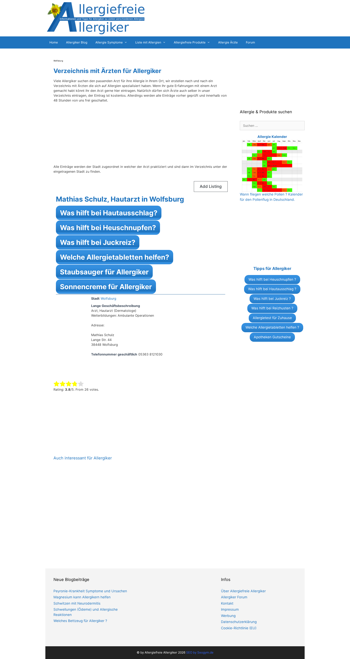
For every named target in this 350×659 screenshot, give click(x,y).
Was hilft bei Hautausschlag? (108, 213)
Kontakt (227, 603)
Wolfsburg (108, 298)
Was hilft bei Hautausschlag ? (272, 289)
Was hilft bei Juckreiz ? (272, 299)
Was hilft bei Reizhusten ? (272, 308)
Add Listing (211, 186)
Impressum (230, 609)
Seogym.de (205, 652)
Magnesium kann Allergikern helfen (82, 597)
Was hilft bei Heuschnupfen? (108, 227)
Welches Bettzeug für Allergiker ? (80, 621)
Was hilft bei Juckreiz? (97, 242)
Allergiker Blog (76, 42)
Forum (250, 42)
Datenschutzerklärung (239, 622)
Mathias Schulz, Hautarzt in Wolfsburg (120, 199)
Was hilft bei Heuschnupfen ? (272, 279)
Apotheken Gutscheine (272, 337)
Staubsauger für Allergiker (104, 272)
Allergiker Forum (234, 597)
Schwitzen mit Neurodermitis (76, 603)
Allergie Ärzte (228, 42)
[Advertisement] (140, 136)
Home (53, 42)
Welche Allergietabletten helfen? (114, 257)
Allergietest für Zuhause (272, 318)
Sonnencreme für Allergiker (106, 286)
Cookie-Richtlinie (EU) (238, 628)
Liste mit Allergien (148, 42)
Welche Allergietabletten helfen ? (272, 327)
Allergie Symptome (109, 42)
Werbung (228, 616)
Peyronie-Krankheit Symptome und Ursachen (90, 591)
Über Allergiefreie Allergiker (243, 591)
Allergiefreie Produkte (190, 42)
